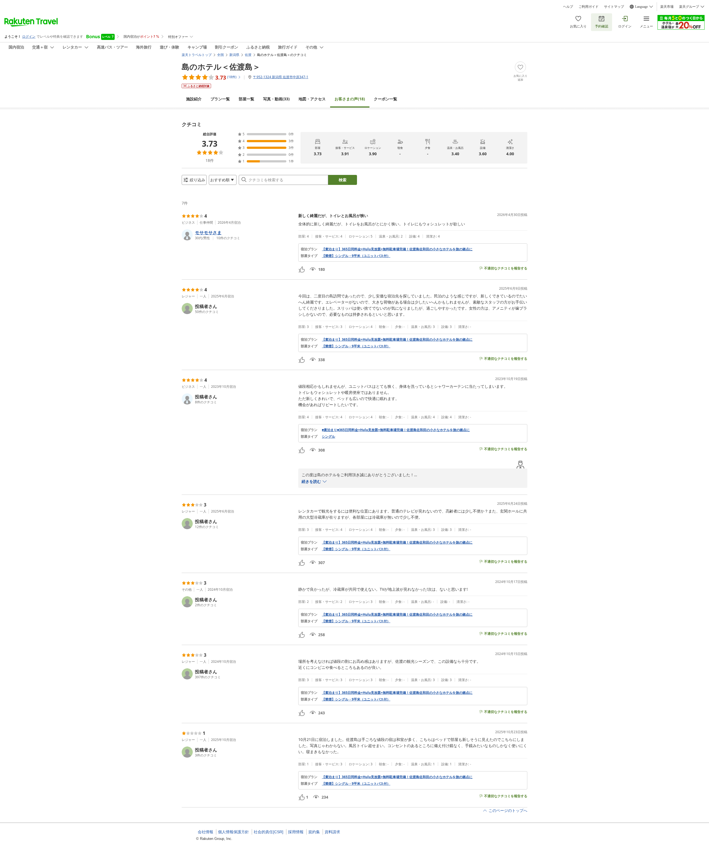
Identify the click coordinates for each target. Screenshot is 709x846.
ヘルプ (568, 7)
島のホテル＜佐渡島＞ (221, 66)
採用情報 (296, 832)
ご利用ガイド (588, 7)
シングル (328, 436)
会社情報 (205, 832)
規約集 (314, 832)
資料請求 (332, 832)
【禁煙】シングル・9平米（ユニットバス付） (356, 256)
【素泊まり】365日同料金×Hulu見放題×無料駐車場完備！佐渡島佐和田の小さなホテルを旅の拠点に (397, 249)
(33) (276, 98)
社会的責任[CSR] (268, 832)
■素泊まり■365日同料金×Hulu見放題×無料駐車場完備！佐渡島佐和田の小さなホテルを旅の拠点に (396, 430)
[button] (238, 234)
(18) (350, 98)
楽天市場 (667, 7)
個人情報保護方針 (233, 832)
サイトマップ (614, 7)
